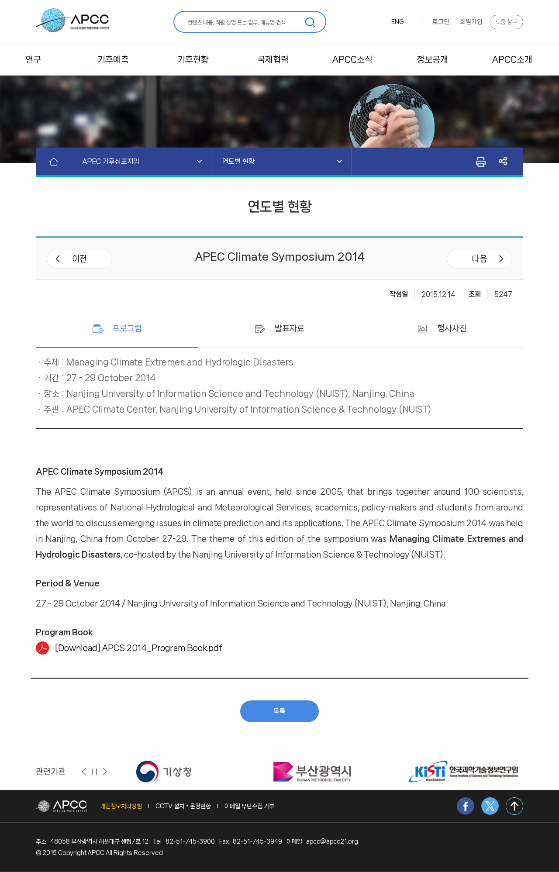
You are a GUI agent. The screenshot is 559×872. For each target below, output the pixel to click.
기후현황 (193, 59)
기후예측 (113, 59)
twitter (490, 806)
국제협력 (273, 59)
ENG (397, 22)
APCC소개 (512, 59)
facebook (465, 806)
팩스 (480, 161)
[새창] (163, 771)
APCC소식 (352, 59)
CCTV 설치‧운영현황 (183, 806)
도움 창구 (506, 22)
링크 (503, 161)
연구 (33, 59)
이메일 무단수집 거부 (249, 806)
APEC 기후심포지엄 (110, 161)
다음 (479, 259)
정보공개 (432, 59)
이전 (79, 259)
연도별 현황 (238, 161)
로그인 (440, 21)
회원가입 (471, 21)
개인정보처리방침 (121, 806)
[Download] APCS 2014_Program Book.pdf (138, 648)
